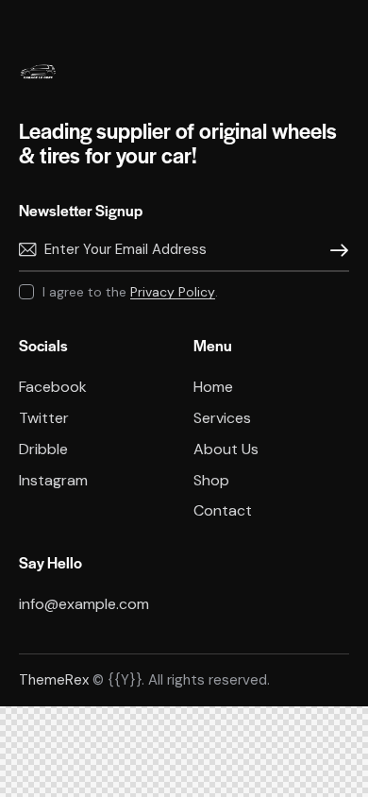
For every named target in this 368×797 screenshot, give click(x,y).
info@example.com (84, 604)
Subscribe (335, 250)
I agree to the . (130, 291)
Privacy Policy (172, 292)
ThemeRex (54, 679)
